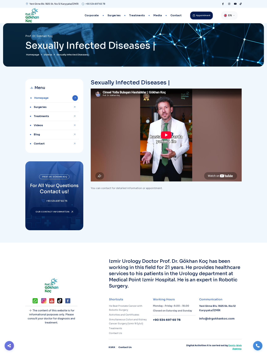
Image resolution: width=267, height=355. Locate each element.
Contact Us (115, 333)
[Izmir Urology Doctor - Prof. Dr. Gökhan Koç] (32, 15)
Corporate (92, 15)
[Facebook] (223, 3)
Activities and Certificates (124, 314)
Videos (38, 125)
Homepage (41, 98)
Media (157, 15)
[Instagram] (229, 3)
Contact (176, 15)
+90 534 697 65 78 (95, 3)
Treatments (137, 15)
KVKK (112, 347)
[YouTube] (235, 3)
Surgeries (114, 15)
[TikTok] (241, 3)
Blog (37, 134)
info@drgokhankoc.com (217, 318)
